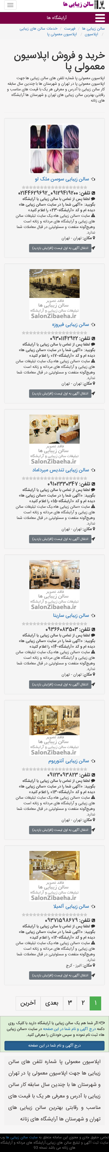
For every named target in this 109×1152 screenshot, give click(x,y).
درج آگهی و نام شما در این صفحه (69, 1029)
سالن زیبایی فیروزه (70, 325)
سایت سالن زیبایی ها (21, 1137)
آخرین (28, 1003)
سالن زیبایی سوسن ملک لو (62, 179)
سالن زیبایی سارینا (71, 616)
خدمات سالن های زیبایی (38, 28)
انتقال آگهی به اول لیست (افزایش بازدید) (60, 248)
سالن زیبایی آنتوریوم (68, 761)
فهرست (69, 28)
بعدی (51, 1003)
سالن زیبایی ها (93, 28)
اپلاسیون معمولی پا (62, 34)
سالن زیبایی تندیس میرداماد (60, 470)
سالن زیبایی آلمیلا (71, 906)
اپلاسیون (92, 34)
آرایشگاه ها (57, 18)
